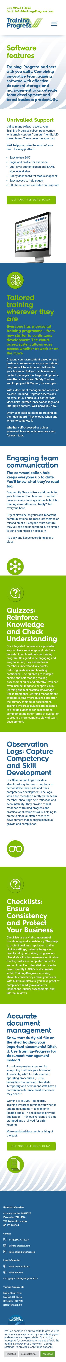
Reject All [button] (11, 1354)
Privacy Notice (16, 1272)
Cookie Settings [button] (29, 1354)
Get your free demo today (31, 200)
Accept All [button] (48, 1354)
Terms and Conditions (19, 1266)
